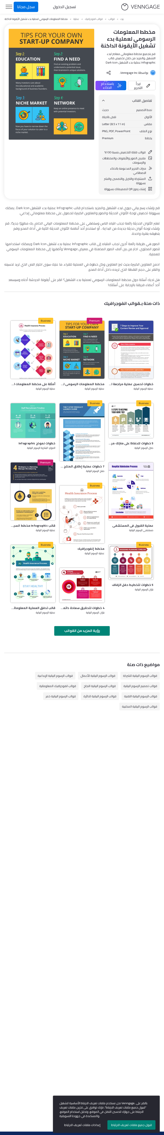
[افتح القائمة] (9, 7)
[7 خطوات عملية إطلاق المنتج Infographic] (82, 432)
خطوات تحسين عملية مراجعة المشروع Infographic (131, 384)
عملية (76, 19)
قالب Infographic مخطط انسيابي (33, 525)
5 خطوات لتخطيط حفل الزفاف (132, 585)
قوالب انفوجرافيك (94, 19)
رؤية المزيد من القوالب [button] (82, 630)
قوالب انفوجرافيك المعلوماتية (57, 686)
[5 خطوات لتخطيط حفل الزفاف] (131, 562)
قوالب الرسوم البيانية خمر (61, 696)
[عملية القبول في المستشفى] (131, 491)
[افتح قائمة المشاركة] (108, 72)
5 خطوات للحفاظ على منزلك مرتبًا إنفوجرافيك (131, 443)
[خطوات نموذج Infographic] (33, 420)
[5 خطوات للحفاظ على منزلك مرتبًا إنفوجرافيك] (131, 420)
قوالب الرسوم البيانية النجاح (100, 686)
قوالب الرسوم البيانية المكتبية (139, 706)
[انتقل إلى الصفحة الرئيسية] (140, 6)
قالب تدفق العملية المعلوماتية (33, 608)
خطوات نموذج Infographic (37, 443)
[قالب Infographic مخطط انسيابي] (33, 491)
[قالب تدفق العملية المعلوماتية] (33, 574)
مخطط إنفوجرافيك (91, 549)
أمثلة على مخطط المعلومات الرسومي (33, 384)
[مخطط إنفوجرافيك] (82, 514)
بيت (122, 19)
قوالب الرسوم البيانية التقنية (140, 696)
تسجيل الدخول (64, 6)
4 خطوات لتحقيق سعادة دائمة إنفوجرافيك (82, 608)
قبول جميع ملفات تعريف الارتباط (131, 1125)
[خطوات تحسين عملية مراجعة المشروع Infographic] (131, 349)
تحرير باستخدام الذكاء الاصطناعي (107, 85)
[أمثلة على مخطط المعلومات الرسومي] (33, 349)
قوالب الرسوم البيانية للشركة (140, 675)
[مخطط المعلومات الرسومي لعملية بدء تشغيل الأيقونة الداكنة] (82, 349)
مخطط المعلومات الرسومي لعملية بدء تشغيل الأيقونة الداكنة (82, 384)
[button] (141, 85)
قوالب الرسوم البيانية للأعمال (98, 675)
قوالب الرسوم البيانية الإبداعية (55, 675)
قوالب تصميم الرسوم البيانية (140, 686)
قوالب (111, 19)
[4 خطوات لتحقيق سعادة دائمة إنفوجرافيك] (82, 585)
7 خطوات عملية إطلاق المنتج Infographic (82, 466)
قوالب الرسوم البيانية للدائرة (99, 696)
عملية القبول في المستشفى (132, 525)
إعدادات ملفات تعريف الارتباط (82, 1125)
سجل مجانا (26, 6)
